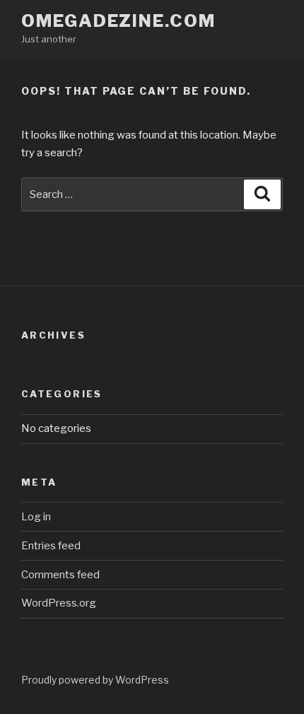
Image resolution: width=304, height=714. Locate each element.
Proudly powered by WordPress (95, 680)
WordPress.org (58, 603)
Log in (36, 516)
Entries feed (51, 545)
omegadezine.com (118, 21)
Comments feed (60, 574)
